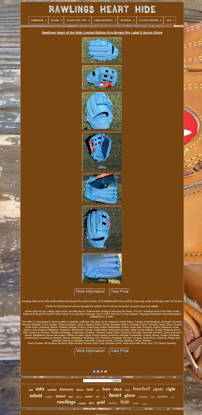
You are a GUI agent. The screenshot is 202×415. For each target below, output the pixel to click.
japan (158, 389)
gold (101, 402)
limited (60, 396)
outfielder (143, 397)
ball (31, 390)
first (91, 403)
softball (49, 397)
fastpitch (163, 396)
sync (98, 390)
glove (129, 395)
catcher (52, 389)
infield (36, 395)
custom (144, 404)
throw (80, 389)
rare (153, 397)
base (106, 389)
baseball (141, 388)
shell (70, 397)
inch (90, 389)
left (97, 396)
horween (66, 389)
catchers (112, 403)
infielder (136, 403)
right (170, 389)
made (104, 397)
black (118, 389)
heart (115, 395)
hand (127, 390)
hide (125, 402)
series (89, 396)
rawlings (66, 402)
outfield (82, 403)
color (173, 397)
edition (79, 397)
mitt (40, 388)
